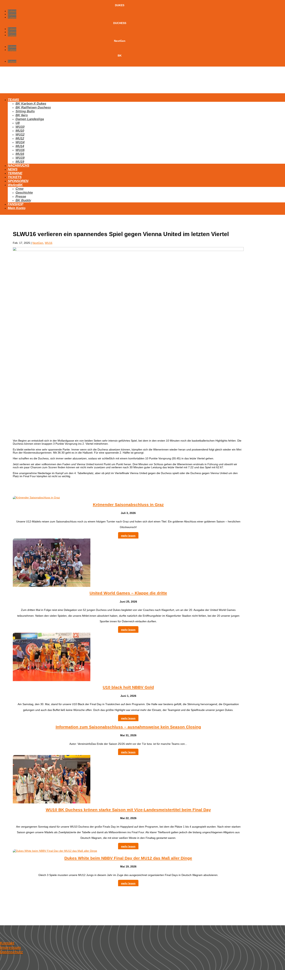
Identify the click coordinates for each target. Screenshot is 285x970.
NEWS (12, 169)
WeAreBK (15, 185)
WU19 (20, 158)
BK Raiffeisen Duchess (33, 107)
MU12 (20, 138)
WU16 (20, 150)
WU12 (20, 134)
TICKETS (15, 177)
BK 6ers (22, 115)
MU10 (20, 131)
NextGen (37, 242)
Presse (21, 196)
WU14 (20, 142)
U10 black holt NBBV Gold (128, 687)
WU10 (20, 127)
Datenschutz (11, 952)
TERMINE (15, 173)
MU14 (20, 146)
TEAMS (13, 100)
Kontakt (7, 943)
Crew (19, 189)
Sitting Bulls (25, 111)
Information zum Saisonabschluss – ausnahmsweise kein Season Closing (128, 727)
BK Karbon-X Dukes (31, 103)
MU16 (20, 154)
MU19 (20, 162)
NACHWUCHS (18, 165)
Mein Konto (16, 208)
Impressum (10, 947)
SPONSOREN (18, 181)
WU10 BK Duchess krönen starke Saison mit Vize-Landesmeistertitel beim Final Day (128, 809)
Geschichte (24, 192)
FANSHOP (15, 204)
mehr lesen (128, 535)
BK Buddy (23, 200)
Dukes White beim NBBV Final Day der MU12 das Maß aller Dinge (128, 858)
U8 (18, 123)
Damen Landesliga (30, 119)
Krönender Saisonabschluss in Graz (128, 504)
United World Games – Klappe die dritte (128, 593)
